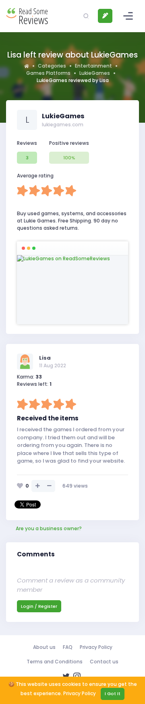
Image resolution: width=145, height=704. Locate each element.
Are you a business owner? (49, 528)
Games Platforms (48, 73)
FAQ (67, 647)
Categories (52, 65)
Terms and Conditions (55, 661)
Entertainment (93, 65)
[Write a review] (105, 16)
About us (44, 647)
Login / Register (39, 606)
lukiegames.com (62, 124)
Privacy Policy (96, 647)
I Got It (112, 693)
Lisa (45, 358)
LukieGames (94, 73)
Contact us (104, 661)
